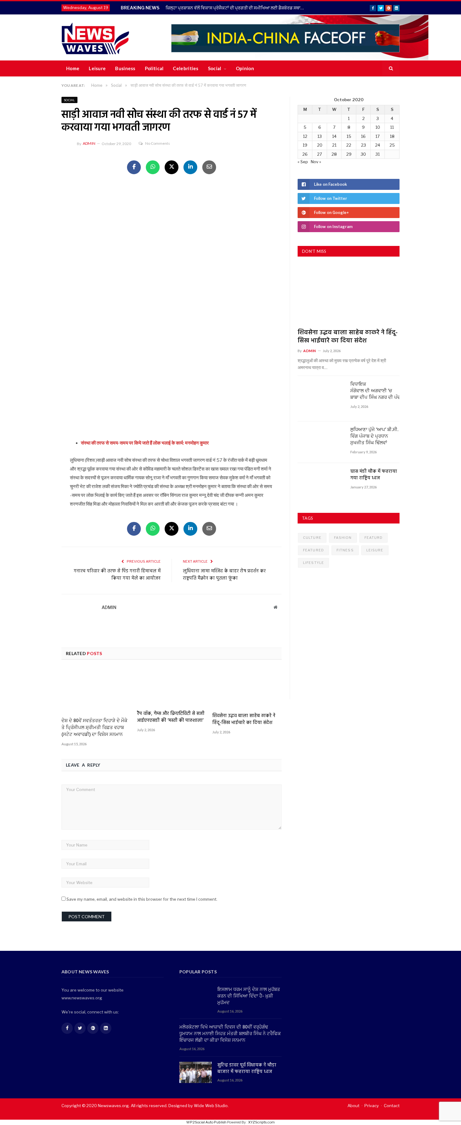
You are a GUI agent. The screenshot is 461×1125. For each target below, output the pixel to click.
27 (319, 154)
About (353, 1105)
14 (334, 136)
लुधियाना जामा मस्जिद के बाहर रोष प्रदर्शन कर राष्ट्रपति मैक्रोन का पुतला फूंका (224, 574)
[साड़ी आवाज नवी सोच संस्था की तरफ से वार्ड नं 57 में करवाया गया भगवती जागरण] (171, 258)
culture (312, 537)
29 (349, 154)
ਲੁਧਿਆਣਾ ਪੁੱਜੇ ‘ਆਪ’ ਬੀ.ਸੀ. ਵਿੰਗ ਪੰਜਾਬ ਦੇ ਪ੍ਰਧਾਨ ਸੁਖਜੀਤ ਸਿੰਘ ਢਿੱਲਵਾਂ (374, 436)
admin (89, 143)
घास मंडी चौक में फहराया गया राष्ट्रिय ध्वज (373, 475)
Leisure (97, 68)
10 (377, 127)
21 (334, 145)
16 (363, 136)
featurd (373, 537)
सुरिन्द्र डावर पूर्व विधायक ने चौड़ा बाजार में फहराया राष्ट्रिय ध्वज (246, 1068)
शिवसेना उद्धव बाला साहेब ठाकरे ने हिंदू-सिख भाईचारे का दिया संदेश (243, 719)
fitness (345, 550)
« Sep (303, 161)
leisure (375, 550)
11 (392, 127)
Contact (392, 1105)
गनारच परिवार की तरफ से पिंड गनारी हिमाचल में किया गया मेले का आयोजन (117, 574)
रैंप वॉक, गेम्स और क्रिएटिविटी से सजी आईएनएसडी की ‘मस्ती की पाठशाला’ (170, 717)
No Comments (157, 143)
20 (319, 145)
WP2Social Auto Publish (206, 1122)
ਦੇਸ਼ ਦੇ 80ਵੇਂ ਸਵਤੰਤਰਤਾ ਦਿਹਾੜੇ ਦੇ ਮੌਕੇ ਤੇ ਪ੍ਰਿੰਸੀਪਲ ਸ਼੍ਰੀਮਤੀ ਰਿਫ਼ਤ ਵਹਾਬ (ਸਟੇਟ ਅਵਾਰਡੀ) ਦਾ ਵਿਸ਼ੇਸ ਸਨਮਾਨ (94, 727)
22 (348, 145)
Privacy (371, 1105)
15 (349, 136)
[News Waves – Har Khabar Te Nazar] (95, 37)
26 (305, 154)
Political (154, 68)
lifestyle (313, 562)
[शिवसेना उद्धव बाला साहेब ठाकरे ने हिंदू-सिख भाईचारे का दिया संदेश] (247, 689)
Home (72, 68)
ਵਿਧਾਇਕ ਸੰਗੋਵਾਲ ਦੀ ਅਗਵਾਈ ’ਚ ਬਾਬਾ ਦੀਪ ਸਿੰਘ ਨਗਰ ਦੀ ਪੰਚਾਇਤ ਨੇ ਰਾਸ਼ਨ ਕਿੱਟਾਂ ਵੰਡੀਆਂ (375, 391)
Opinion (245, 68)
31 (377, 154)
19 (305, 145)
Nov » (316, 161)
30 (363, 154)
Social (214, 68)
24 (377, 145)
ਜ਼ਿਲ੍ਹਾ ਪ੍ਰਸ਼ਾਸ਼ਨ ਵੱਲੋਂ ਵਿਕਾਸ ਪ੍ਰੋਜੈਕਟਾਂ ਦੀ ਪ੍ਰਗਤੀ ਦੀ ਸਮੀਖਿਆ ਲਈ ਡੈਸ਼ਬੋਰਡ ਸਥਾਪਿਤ (237, 7)
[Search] (391, 68)
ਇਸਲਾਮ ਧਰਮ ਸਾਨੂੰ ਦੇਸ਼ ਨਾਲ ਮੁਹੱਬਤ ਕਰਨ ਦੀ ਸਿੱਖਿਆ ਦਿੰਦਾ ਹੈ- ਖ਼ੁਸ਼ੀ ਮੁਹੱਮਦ (248, 996)
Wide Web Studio (211, 1105)
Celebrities (185, 68)
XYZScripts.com (261, 1122)
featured (313, 550)
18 (392, 136)
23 (363, 145)
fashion (343, 537)
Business (125, 68)
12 (305, 136)
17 (377, 136)
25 (392, 145)
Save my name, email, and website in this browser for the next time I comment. (141, 899)
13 (319, 136)
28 (334, 154)
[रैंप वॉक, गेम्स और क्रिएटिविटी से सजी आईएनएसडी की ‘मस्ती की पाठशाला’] (171, 687)
